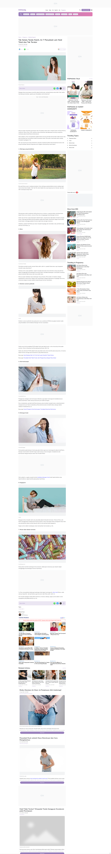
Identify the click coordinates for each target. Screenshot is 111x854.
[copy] (64, 88)
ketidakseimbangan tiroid (43, 477)
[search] (80, 10)
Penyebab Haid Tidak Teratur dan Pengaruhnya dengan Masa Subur (40, 358)
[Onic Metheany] (19, 614)
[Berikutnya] (66, 675)
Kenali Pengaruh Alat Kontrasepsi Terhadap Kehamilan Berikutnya (40, 409)
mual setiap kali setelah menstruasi (39, 778)
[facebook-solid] (58, 88)
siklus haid (55, 592)
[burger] (91, 10)
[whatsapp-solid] (54, 88)
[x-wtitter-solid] (61, 88)
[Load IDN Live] (79, 200)
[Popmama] (22, 10)
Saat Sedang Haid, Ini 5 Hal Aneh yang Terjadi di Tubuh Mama (39, 355)
